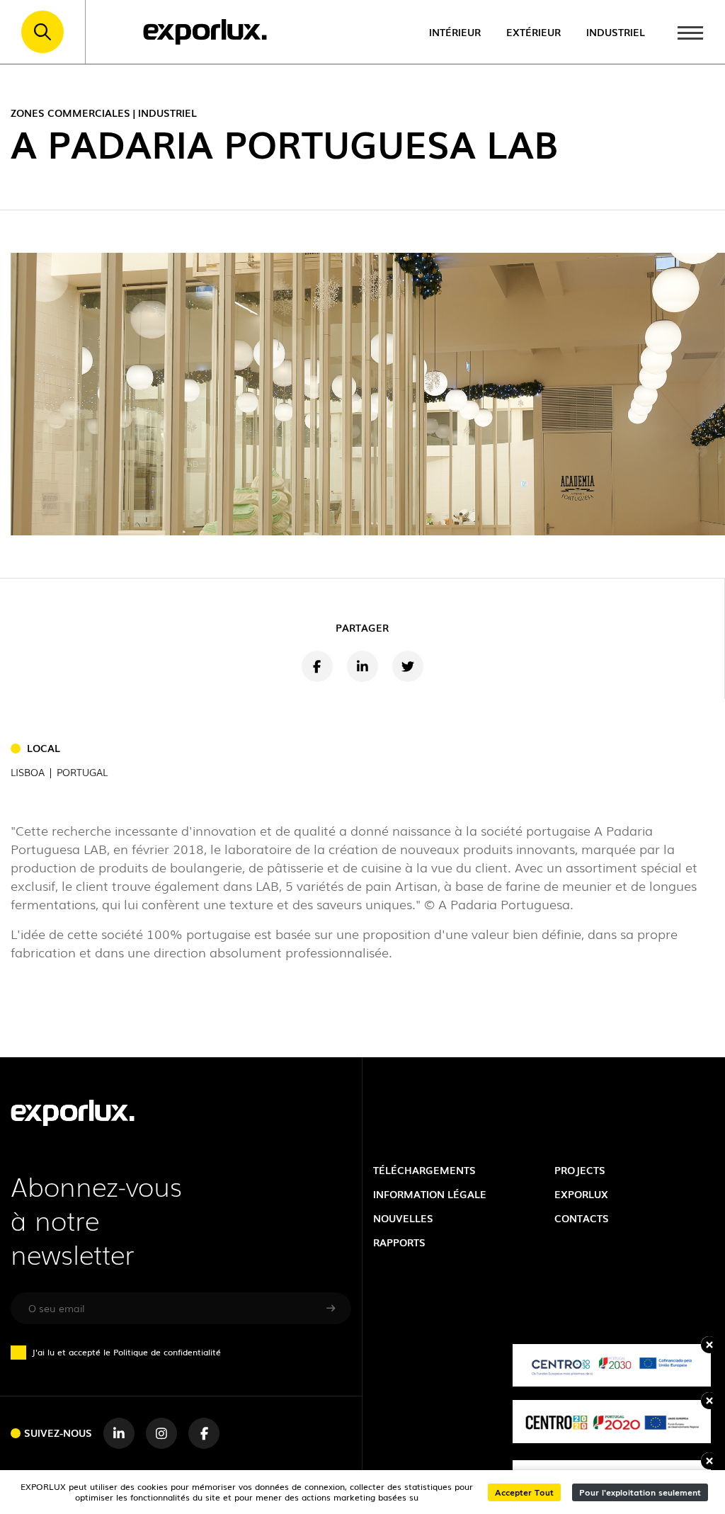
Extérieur (533, 31)
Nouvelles (403, 1217)
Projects (579, 1169)
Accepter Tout (524, 1491)
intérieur (455, 31)
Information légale (429, 1193)
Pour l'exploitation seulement (640, 1491)
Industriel (615, 31)
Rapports (399, 1241)
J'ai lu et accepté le (126, 1351)
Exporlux (581, 1193)
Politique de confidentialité (167, 1351)
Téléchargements (424, 1169)
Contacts (581, 1217)
